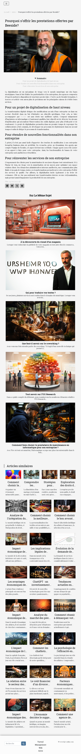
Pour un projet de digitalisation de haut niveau (40, 81)
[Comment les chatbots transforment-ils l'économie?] (40, 638)
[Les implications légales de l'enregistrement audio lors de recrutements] (40, 539)
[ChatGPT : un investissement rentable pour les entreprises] (40, 572)
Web (40, 748)
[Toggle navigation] (6, 3)
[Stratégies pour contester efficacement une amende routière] (49, 474)
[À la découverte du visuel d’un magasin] (40, 219)
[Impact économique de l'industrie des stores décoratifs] (16, 539)
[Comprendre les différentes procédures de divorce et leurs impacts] (31, 474)
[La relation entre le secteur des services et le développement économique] (16, 671)
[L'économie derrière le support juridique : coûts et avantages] (40, 705)
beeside (23, 116)
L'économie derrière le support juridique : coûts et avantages (40, 719)
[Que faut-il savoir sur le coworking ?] (40, 321)
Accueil (6, 12)
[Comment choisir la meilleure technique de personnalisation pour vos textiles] (40, 506)
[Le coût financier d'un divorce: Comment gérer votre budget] (40, 671)
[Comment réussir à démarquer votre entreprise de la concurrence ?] (65, 605)
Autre (14, 12)
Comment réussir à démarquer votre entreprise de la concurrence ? (65, 619)
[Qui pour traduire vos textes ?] (40, 270)
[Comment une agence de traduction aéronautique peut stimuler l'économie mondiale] (65, 705)
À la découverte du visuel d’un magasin (40, 242)
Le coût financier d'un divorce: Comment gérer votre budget (40, 686)
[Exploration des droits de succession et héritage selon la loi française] (68, 474)
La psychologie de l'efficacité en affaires (64, 651)
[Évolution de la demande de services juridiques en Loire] (65, 539)
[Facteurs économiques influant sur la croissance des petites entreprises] (65, 671)
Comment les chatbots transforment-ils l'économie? (40, 652)
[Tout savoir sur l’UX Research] (40, 372)
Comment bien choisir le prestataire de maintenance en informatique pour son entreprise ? (40, 446)
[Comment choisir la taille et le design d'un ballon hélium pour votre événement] (13, 474)
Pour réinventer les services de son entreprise (40, 86)
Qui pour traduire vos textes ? (40, 292)
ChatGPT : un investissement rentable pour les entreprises (40, 586)
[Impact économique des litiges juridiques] (16, 705)
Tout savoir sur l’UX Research (41, 394)
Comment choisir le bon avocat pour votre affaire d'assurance (64, 520)
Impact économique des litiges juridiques (16, 717)
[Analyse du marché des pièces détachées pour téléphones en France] (40, 605)
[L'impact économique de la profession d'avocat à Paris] (16, 638)
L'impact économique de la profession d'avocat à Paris (16, 652)
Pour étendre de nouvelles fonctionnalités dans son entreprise (40, 83)
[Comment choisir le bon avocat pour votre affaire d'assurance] (65, 506)
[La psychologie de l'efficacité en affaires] (65, 638)
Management (40, 745)
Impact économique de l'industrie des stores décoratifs (16, 553)
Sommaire (41, 78)
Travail (40, 742)
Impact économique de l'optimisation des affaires (16, 619)
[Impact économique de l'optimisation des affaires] (16, 605)
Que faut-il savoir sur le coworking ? (40, 343)
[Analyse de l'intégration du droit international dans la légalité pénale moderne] (16, 506)
